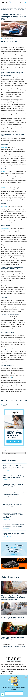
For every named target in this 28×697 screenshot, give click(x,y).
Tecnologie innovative (15, 9)
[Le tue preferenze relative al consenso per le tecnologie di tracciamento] (2, 694)
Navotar (3, 171)
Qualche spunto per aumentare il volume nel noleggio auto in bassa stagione (14, 534)
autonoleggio (5, 404)
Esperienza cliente (19, 8)
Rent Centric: (4, 147)
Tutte (22, 9)
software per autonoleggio (13, 404)
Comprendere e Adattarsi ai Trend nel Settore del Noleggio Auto (13, 485)
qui (11, 377)
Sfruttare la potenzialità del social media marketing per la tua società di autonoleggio (13, 494)
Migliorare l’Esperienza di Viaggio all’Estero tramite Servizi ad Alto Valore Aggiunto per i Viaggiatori (13, 467)
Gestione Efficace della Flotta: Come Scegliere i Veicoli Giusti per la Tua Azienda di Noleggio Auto (12, 504)
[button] (20, 2)
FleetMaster (4, 206)
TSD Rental (4, 188)
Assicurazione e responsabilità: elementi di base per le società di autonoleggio (13, 525)
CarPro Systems (5, 228)
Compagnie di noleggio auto (8, 8)
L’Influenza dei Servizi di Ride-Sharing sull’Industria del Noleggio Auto (13, 476)
